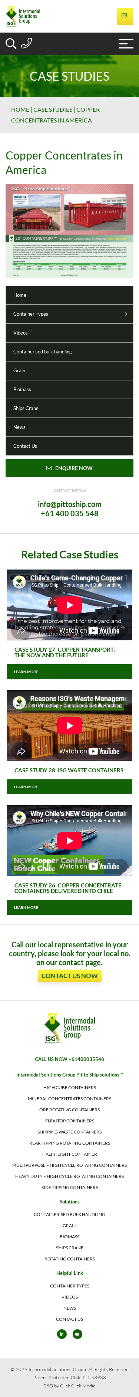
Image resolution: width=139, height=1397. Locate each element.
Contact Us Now (70, 976)
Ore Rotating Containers (69, 1109)
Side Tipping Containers (70, 1187)
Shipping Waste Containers (69, 1132)
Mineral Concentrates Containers (69, 1098)
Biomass (22, 389)
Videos (20, 333)
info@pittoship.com (70, 504)
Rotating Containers (69, 1259)
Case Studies (52, 109)
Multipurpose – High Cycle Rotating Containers (69, 1165)
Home (20, 109)
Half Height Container (69, 1154)
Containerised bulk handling (42, 352)
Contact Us (25, 446)
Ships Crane (26, 408)
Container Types (30, 314)
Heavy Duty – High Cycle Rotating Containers (69, 1176)
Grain (19, 370)
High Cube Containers (69, 1087)
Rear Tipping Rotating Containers (69, 1143)
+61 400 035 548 (70, 513)
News (19, 427)
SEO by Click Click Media (69, 1385)
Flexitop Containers (69, 1121)
